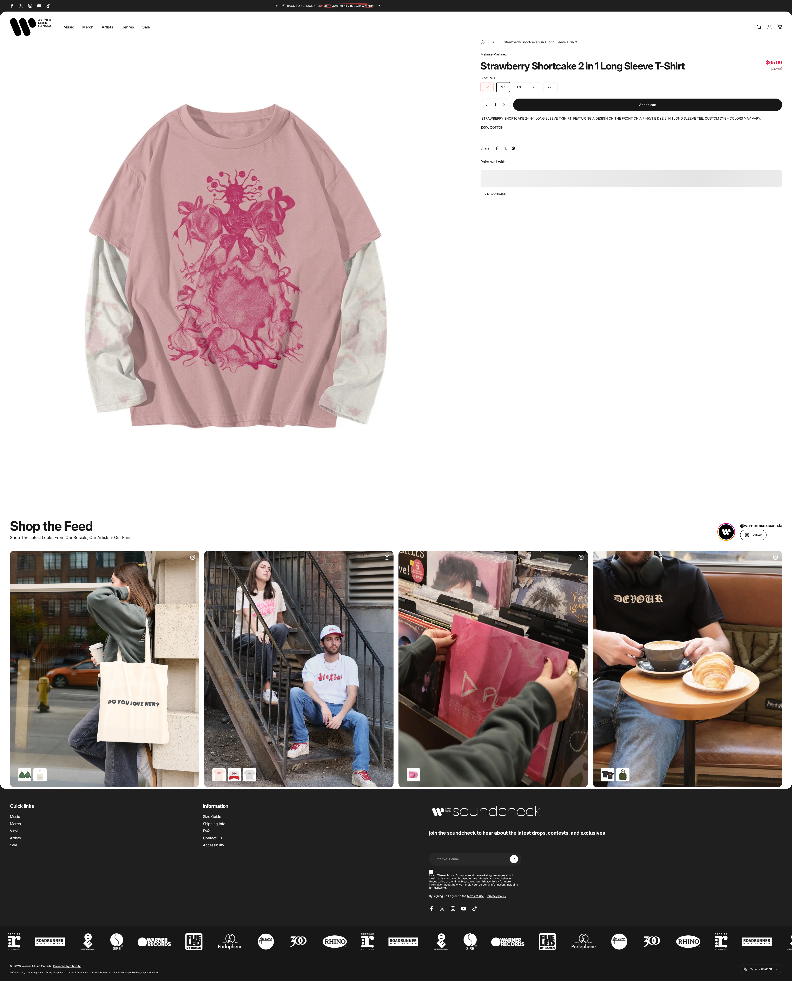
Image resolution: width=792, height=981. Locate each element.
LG (519, 87)
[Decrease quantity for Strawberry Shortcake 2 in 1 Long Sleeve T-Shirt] (485, 105)
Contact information (77, 972)
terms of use (475, 896)
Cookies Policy (99, 972)
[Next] (378, 6)
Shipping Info (214, 824)
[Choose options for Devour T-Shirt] (607, 774)
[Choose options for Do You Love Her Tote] (40, 774)
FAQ (206, 831)
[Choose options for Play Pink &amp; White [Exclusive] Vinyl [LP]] (413, 774)
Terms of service (54, 972)
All (494, 42)
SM (487, 87)
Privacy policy (35, 972)
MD (503, 87)
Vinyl (14, 831)
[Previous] (277, 6)
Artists (15, 838)
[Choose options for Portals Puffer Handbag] (622, 774)
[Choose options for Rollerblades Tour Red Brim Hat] (234, 774)
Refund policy (17, 972)
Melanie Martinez (494, 54)
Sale (13, 845)
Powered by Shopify (67, 966)
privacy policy (496, 896)
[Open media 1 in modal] (236, 266)
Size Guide (212, 816)
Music (15, 816)
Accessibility (213, 845)
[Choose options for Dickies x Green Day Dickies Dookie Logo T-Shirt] (249, 774)
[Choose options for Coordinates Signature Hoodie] (24, 774)
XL (534, 87)
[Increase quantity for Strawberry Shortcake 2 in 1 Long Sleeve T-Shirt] (505, 105)
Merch (15, 824)
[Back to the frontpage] (483, 42)
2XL (550, 87)
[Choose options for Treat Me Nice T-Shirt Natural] (219, 774)
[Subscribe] (514, 859)
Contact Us (212, 838)
